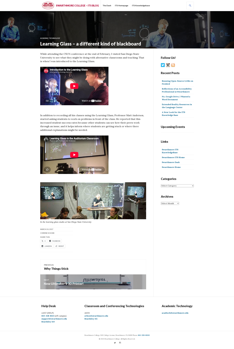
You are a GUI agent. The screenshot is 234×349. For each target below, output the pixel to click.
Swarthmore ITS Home (173, 157)
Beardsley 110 (48, 321)
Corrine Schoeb (47, 233)
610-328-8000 (144, 335)
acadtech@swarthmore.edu (175, 313)
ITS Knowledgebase (141, 5)
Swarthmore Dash (171, 162)
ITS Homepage (121, 5)
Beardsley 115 (91, 319)
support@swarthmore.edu (54, 319)
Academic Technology (50, 38)
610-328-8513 (47, 316)
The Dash (107, 5)
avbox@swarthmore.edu (96, 316)
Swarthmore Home (171, 167)
